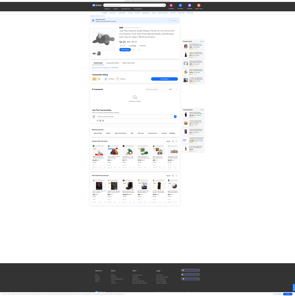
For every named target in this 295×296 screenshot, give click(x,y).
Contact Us (113, 283)
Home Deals (173, 12)
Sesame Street (152, 133)
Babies (108, 133)
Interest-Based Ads (161, 279)
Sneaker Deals (181, 12)
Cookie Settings (277, 294)
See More (172, 133)
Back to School (112, 12)
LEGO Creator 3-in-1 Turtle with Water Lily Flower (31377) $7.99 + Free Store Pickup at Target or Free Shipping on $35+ (144, 157)
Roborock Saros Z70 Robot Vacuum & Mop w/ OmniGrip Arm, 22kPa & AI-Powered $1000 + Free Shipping (129, 191)
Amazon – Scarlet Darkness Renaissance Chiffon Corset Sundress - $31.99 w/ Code (195, 53)
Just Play (164, 133)
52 (109, 167)
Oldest (170, 89)
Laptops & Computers (163, 12)
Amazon (109, 165)
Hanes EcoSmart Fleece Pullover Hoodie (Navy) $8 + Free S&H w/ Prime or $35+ (195, 113)
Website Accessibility (161, 283)
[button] (198, 6)
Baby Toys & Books (120, 133)
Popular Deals (187, 41)
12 (94, 167)
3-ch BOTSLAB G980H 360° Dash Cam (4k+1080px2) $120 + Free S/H (196, 78)
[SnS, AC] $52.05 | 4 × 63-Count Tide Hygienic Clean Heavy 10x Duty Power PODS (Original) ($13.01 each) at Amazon (196, 45)
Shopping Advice (146, 12)
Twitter (96, 275)
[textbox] (135, 116)
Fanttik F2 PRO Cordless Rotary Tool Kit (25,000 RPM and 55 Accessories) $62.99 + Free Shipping (114, 191)
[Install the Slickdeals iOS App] (190, 278)
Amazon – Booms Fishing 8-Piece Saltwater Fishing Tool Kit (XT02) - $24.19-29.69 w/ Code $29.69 (195, 61)
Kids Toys (141, 133)
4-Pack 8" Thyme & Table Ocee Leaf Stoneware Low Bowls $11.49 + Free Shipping (196, 121)
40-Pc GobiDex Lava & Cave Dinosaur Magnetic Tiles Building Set (114, 157)
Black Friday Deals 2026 (138, 281)
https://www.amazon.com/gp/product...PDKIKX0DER (105, 67)
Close (287, 294)
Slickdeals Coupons (137, 275)
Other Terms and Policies (162, 277)
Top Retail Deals (122, 12)
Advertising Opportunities (117, 279)
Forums (97, 16)
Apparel (154, 12)
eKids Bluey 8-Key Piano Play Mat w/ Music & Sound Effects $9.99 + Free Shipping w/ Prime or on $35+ (174, 157)
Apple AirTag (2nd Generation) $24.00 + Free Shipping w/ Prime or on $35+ (174, 191)
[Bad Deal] (118, 79)
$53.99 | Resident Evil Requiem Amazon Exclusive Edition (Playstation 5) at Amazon (143, 191)
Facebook (97, 277)
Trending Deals (188, 110)
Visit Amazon (125, 49)
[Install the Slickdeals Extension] (190, 270)
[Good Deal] (106, 79)
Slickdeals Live (136, 279)
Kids (132, 133)
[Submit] (147, 89)
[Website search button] (164, 5)
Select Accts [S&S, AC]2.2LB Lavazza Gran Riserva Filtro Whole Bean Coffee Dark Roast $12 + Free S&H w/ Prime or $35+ (196, 130)
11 (124, 202)
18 (169, 202)
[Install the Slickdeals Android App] (190, 274)
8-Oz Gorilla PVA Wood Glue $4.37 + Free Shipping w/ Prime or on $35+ (195, 147)
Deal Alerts (135, 277)
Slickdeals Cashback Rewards (140, 283)
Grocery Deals (190, 12)
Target (94, 165)
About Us (113, 275)
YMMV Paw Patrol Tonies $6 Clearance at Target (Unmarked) (99, 157)
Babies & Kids (98, 133)
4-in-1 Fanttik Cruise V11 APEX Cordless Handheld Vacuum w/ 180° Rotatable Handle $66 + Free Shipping (99, 191)
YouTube (97, 281)
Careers (113, 281)
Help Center (114, 277)
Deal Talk (103, 16)
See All (168, 141)
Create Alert (174, 20)
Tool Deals (130, 12)
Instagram (97, 279)
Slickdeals (92, 16)
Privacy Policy (159, 275)
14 (109, 202)
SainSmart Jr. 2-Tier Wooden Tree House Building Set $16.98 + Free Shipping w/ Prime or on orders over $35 (129, 157)
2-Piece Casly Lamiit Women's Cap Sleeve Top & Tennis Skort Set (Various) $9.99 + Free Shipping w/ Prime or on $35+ (159, 191)
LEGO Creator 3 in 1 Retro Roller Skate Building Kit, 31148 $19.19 (158, 157)
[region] (147, 294)
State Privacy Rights (161, 281)
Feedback (294, 287)
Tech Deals (137, 12)
